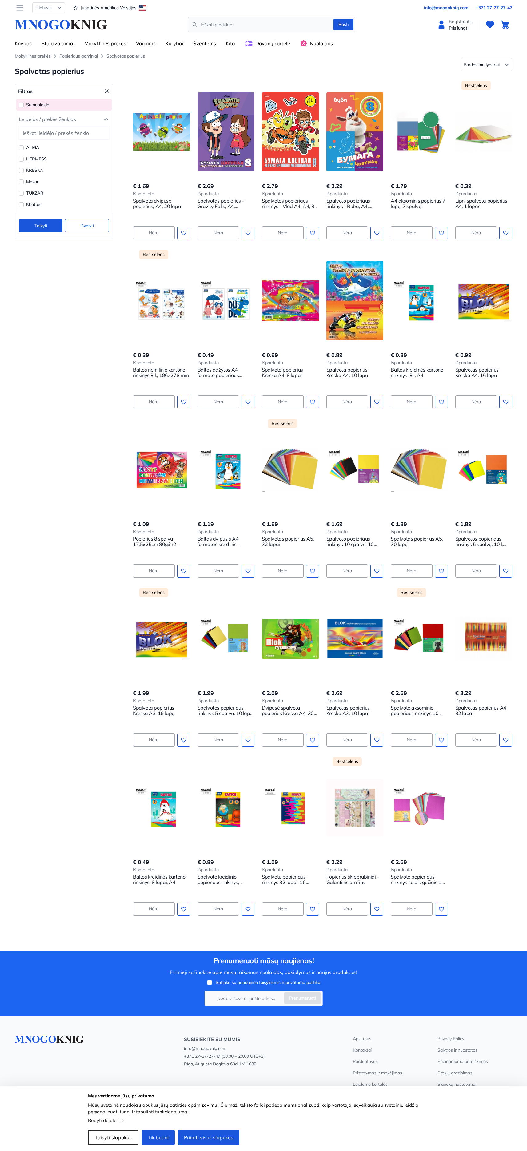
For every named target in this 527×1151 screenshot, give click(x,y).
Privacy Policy (450, 1038)
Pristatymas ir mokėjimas (377, 1073)
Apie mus (362, 1038)
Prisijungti (458, 28)
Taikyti (40, 225)
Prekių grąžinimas (454, 1073)
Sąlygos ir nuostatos (457, 1050)
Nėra (153, 232)
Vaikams (146, 43)
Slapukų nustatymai (456, 1084)
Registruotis (461, 21)
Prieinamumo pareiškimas (462, 1061)
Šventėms (204, 43)
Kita (230, 43)
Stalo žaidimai (58, 43)
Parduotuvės (365, 1061)
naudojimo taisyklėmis (259, 982)
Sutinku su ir (268, 982)
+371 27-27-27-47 (494, 7)
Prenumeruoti (302, 998)
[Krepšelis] (504, 24)
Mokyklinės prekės (105, 43)
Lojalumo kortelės (370, 1084)
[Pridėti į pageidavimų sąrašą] (183, 233)
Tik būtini (158, 1137)
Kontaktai (362, 1050)
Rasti (343, 24)
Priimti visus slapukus (208, 1137)
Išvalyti (87, 225)
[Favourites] (490, 24)
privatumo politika (302, 982)
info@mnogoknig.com (446, 7)
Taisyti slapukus (113, 1137)
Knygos (23, 43)
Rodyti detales (103, 1120)
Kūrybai (174, 43)
